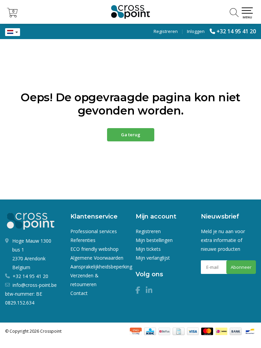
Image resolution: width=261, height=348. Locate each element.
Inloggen (196, 31)
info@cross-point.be (35, 285)
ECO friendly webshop (94, 249)
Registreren (166, 31)
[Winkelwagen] (12, 15)
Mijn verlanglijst (153, 258)
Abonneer (241, 267)
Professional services (93, 231)
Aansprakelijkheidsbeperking (101, 266)
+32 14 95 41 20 (236, 31)
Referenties (82, 240)
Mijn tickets (148, 249)
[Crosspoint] (130, 12)
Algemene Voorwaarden (96, 258)
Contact (79, 293)
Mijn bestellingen (154, 240)
